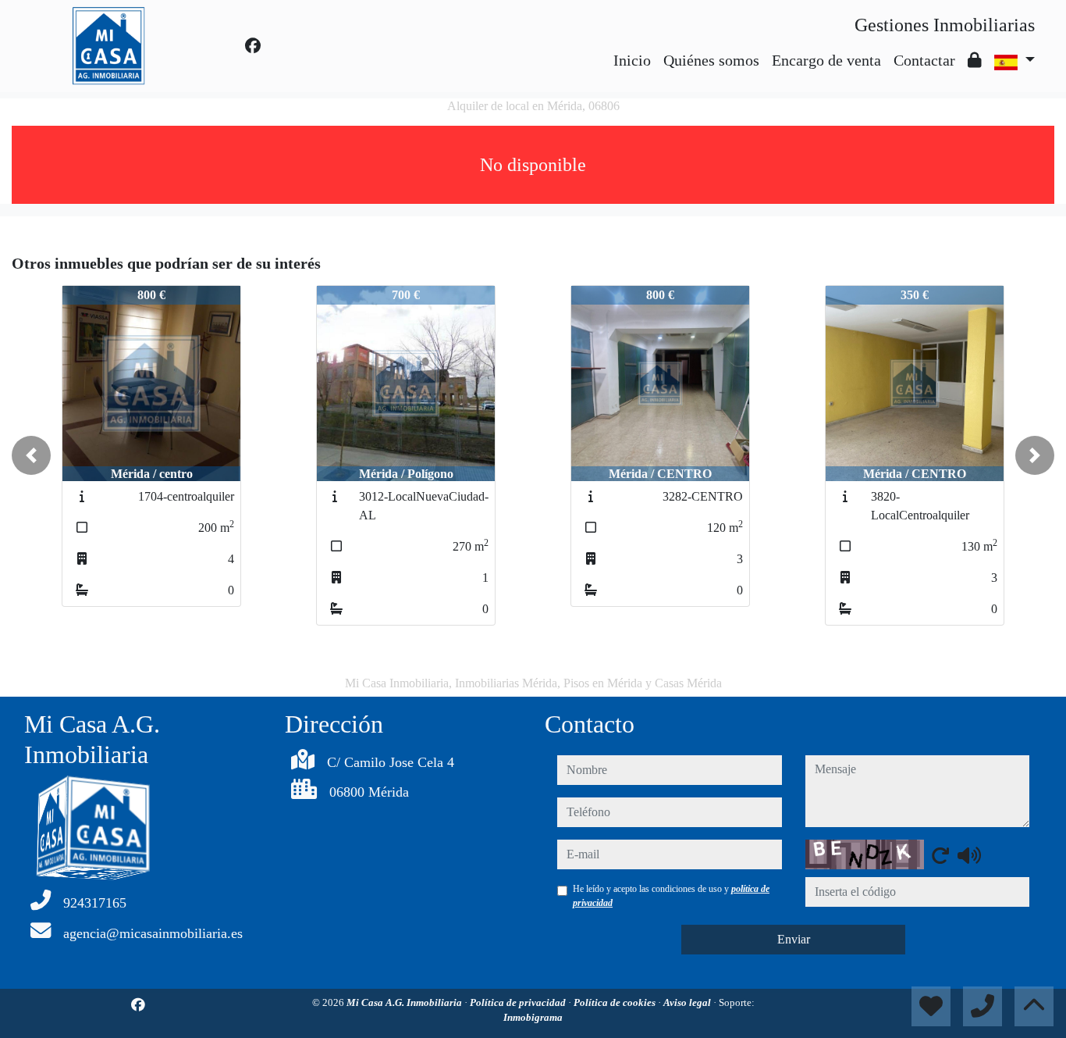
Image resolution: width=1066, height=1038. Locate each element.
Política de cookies (616, 1002)
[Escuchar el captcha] (969, 855)
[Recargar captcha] (940, 855)
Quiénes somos (711, 60)
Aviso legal (688, 1002)
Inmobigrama (533, 1017)
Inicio (632, 60)
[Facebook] (253, 46)
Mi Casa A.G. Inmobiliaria (405, 1002)
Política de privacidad (519, 1002)
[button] (31, 455)
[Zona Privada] (974, 60)
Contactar (924, 60)
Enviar (793, 939)
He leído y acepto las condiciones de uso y (671, 895)
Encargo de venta (826, 60)
